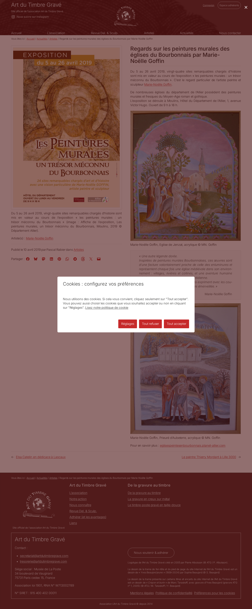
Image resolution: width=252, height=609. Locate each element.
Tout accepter (176, 324)
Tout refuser (150, 324)
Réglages (127, 324)
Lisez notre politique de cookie (106, 307)
